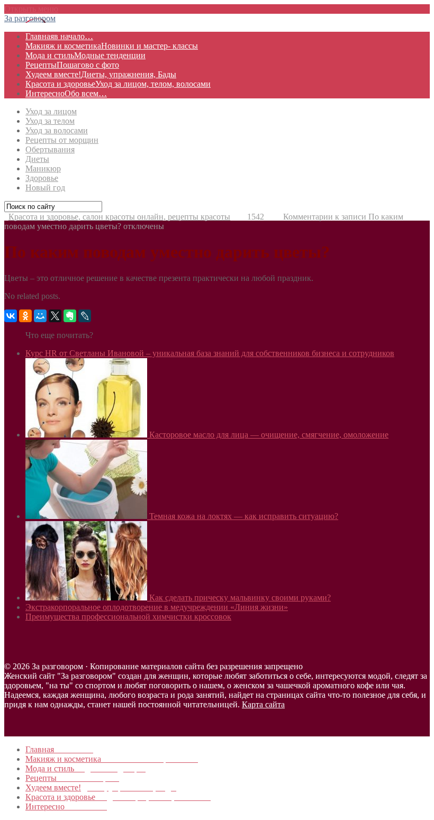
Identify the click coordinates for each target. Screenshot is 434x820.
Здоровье (41, 178)
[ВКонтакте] (10, 315)
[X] (55, 315)
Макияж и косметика (111, 45)
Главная (59, 36)
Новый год (45, 187)
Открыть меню (31, 8)
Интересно (66, 93)
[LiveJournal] (84, 315)
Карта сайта (263, 704)
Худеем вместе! (100, 74)
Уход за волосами (56, 130)
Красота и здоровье (118, 83)
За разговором (30, 18)
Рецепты (72, 64)
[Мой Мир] (40, 315)
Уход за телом (50, 120)
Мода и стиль (85, 55)
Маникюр (43, 168)
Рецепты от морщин (61, 139)
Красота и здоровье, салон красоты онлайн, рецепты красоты (119, 216)
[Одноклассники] (25, 315)
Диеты (37, 158)
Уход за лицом (51, 111)
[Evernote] (70, 315)
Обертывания (50, 149)
